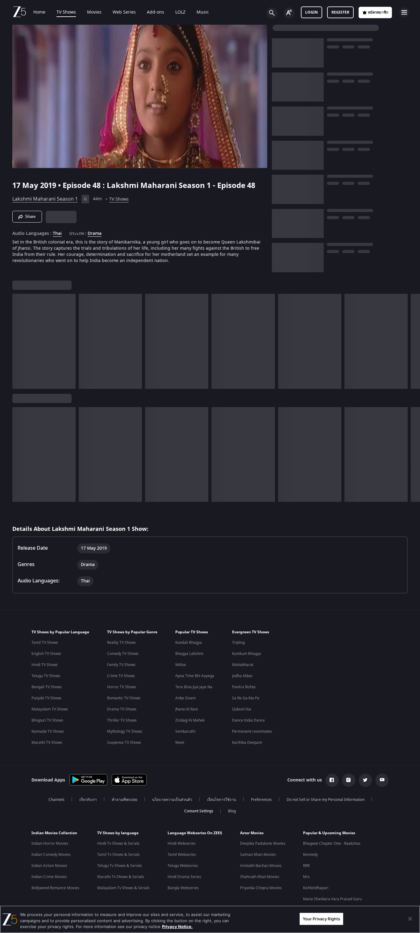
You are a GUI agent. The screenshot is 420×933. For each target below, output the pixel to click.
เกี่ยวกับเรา (88, 799)
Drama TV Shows (121, 709)
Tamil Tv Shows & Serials (118, 854)
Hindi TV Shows (44, 665)
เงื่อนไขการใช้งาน (221, 799)
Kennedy (310, 854)
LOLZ (180, 12)
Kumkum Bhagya (246, 653)
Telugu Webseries (183, 865)
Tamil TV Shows (44, 642)
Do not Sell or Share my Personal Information (325, 799)
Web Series (124, 12)
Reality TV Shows (121, 642)
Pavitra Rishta (244, 687)
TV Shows (66, 12)
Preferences (261, 799)
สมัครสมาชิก (378, 12)
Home (39, 12)
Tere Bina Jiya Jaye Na (193, 687)
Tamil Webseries (182, 854)
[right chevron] (413, 341)
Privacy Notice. (177, 926)
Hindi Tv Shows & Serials (118, 843)
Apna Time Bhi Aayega (194, 676)
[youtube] (382, 780)
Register (340, 12)
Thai (57, 234)
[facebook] (332, 780)
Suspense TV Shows (124, 742)
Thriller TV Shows (122, 720)
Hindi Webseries (182, 843)
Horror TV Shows (121, 687)
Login (311, 12)
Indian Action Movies (49, 865)
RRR (306, 865)
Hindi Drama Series (184, 877)
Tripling (238, 642)
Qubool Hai (241, 709)
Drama (95, 234)
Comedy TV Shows (123, 653)
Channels (56, 799)
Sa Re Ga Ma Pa (245, 698)
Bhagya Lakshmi (189, 653)
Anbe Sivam (185, 698)
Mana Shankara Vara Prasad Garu (332, 899)
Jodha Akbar (242, 676)
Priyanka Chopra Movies (261, 888)
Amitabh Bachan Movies (261, 865)
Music (203, 12)
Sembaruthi (185, 731)
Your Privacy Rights (321, 918)
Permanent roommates (252, 731)
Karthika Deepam (247, 742)
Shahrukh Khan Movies (259, 877)
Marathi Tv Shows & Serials (120, 877)
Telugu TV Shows (45, 676)
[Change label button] (289, 13)
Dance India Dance (248, 720)
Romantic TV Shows (123, 698)
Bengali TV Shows (46, 687)
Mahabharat (242, 665)
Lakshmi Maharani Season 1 (45, 199)
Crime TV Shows (121, 676)
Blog (232, 811)
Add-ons (155, 12)
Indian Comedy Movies (51, 854)
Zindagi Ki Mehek (190, 720)
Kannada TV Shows (47, 731)
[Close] (410, 919)
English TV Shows (46, 653)
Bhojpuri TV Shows (47, 720)
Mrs (306, 877)
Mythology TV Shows (124, 731)
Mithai (180, 665)
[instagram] (348, 780)
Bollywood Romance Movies (55, 888)
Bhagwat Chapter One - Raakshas (331, 843)
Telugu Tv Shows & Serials (119, 865)
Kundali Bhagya (188, 642)
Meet (179, 742)
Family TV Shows (121, 665)
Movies (94, 12)
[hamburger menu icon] (404, 12)
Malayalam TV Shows (49, 709)
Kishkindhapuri (315, 888)
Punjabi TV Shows (46, 698)
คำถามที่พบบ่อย (124, 799)
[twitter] (365, 780)
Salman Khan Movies (258, 854)
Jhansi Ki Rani (186, 709)
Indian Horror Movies (49, 843)
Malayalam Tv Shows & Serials (123, 888)
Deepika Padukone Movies (262, 843)
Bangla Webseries (183, 888)
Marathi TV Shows (46, 742)
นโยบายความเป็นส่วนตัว (172, 799)
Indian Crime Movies (49, 877)
